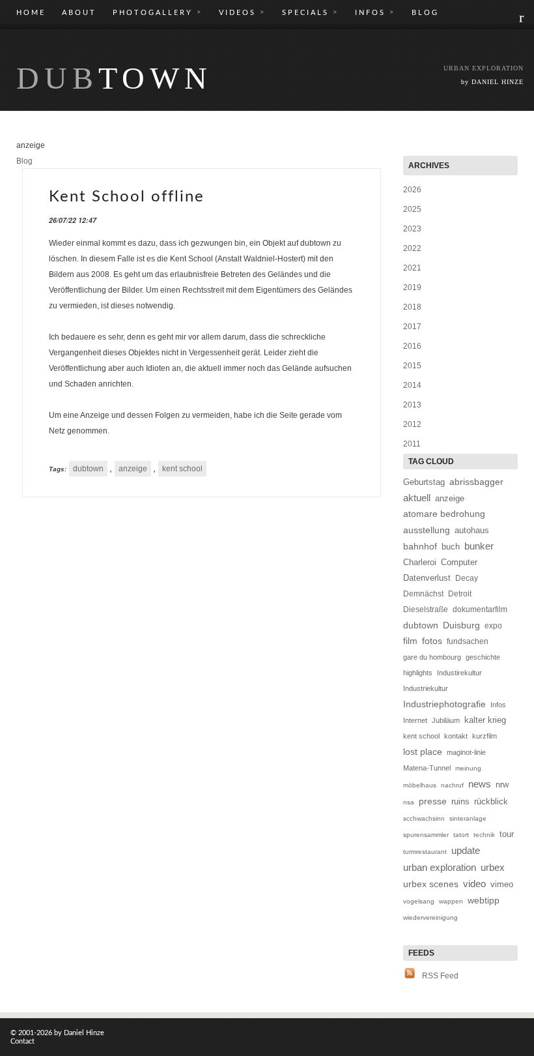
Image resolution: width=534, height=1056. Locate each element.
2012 (412, 424)
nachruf (452, 785)
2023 (412, 228)
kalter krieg (485, 720)
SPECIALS (310, 12)
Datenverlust (427, 578)
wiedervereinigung (430, 917)
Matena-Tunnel (427, 768)
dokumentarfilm (480, 609)
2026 (412, 189)
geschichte (483, 657)
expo (493, 625)
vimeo (501, 884)
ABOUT (79, 12)
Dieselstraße (425, 609)
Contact (22, 1041)
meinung (468, 768)
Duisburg (461, 625)
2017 (412, 326)
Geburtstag (424, 482)
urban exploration (439, 867)
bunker (479, 545)
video (474, 883)
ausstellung (426, 530)
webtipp (483, 900)
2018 (412, 307)
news (479, 783)
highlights (417, 673)
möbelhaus (419, 785)
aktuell (416, 497)
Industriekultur (425, 688)
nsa (408, 802)
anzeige (133, 468)
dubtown (88, 468)
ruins (460, 801)
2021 (412, 267)
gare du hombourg (432, 657)
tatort (461, 834)
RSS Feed (440, 975)
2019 (412, 287)
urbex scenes (430, 884)
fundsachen (467, 641)
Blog (24, 161)
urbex (493, 867)
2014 (412, 385)
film (410, 641)
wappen (451, 901)
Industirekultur (459, 673)
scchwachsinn (424, 818)
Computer (459, 562)
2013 (412, 404)
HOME (31, 12)
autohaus (472, 530)
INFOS (375, 12)
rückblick (491, 801)
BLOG (425, 12)
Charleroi (419, 562)
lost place (422, 751)
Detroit (459, 593)
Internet (415, 720)
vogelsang (418, 901)
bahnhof (420, 546)
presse (433, 801)
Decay (466, 578)
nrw (502, 784)
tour (506, 834)
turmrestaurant (425, 851)
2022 (412, 248)
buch (451, 546)
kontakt (456, 736)
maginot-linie (466, 752)
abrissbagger (476, 482)
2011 (412, 443)
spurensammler (426, 834)
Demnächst (423, 593)
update (465, 850)
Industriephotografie (444, 704)
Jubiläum (446, 720)
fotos (432, 641)
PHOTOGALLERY (158, 12)
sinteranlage (467, 818)
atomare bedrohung (444, 514)
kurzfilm (484, 736)
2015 (412, 365)
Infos (498, 705)
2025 (412, 209)
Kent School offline (126, 197)
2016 (412, 346)
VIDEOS (242, 12)
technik (484, 834)
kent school (182, 468)
